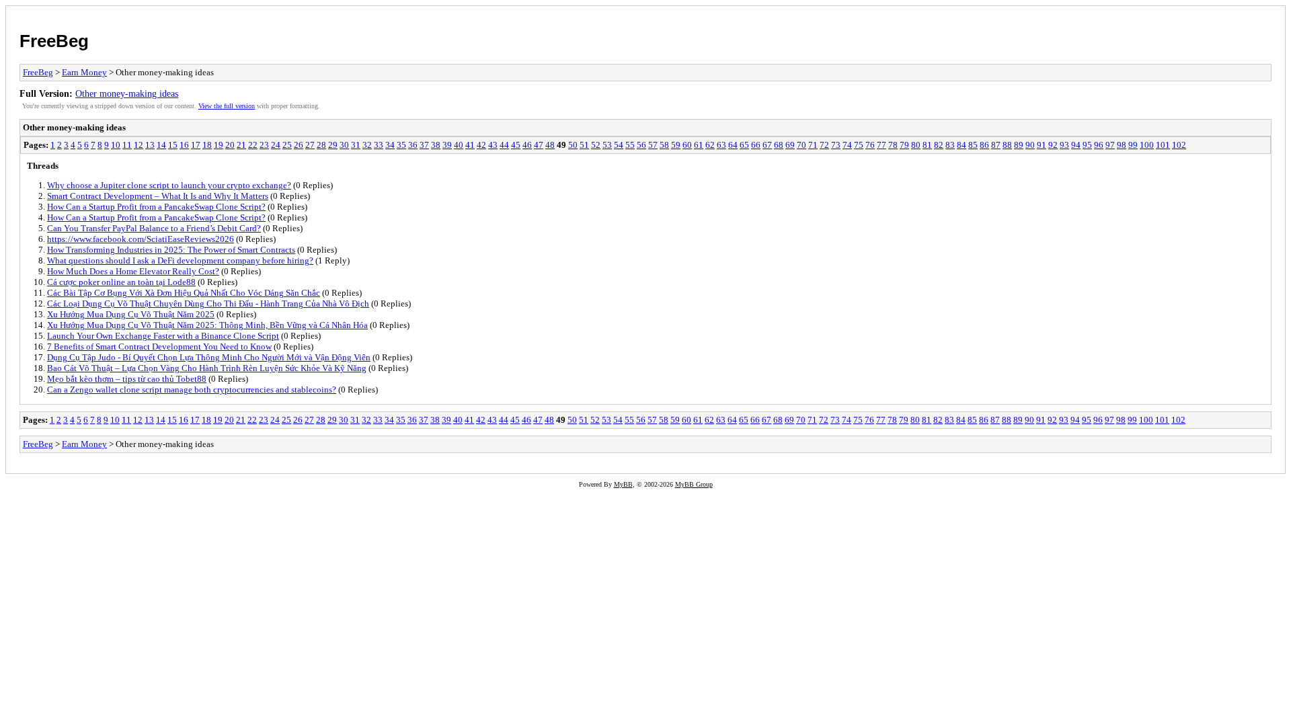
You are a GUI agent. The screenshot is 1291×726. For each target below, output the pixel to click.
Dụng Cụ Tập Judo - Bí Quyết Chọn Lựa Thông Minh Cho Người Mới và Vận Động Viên (208, 357)
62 (710, 145)
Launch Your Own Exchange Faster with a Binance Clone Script (163, 336)
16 (184, 145)
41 (470, 145)
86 (984, 145)
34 (390, 145)
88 (1007, 145)
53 (607, 145)
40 (458, 145)
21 (241, 145)
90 (1030, 145)
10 (115, 145)
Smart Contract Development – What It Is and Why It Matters (157, 196)
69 (790, 145)
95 (1087, 145)
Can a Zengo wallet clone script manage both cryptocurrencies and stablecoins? (191, 390)
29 (333, 145)
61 (698, 145)
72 (824, 145)
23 (264, 145)
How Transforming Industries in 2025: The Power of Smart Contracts (171, 250)
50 (573, 145)
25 (287, 145)
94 (1076, 145)
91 (1041, 145)
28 (321, 145)
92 (1053, 145)
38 (435, 145)
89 (1018, 145)
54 (618, 145)
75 (858, 145)
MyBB (623, 484)
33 (378, 145)
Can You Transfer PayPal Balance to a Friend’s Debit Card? (154, 228)
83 (950, 145)
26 (298, 145)
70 (801, 145)
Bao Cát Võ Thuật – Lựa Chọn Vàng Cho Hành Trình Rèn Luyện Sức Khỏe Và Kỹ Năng (206, 368)
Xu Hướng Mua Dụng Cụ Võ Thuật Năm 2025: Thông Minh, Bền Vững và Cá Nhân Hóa (207, 325)
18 (207, 145)
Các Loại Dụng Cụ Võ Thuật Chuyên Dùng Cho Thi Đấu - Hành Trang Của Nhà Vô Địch (208, 303)
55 (630, 145)
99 (1133, 145)
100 (1147, 145)
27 (310, 145)
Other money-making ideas (126, 93)
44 (504, 145)
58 (664, 145)
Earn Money (84, 72)
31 (355, 145)
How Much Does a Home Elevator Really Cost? (133, 271)
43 (493, 145)
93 (1064, 145)
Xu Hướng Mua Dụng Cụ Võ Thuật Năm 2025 (130, 314)
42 (481, 145)
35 (401, 145)
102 (1179, 145)
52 (595, 145)
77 (881, 145)
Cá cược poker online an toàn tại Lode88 (121, 282)
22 (253, 145)
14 (161, 145)
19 (218, 145)
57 (653, 145)
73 (835, 145)
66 (755, 145)
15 (173, 145)
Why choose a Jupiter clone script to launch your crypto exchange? (169, 185)
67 (767, 145)
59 (675, 145)
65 (744, 145)
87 (996, 145)
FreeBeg (54, 41)
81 (927, 145)
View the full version (226, 106)
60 (687, 145)
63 (721, 145)
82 (938, 145)
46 (527, 145)
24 (275, 145)
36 (413, 145)
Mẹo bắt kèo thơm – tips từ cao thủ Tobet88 (126, 379)
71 (813, 145)
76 (870, 145)
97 (1110, 145)
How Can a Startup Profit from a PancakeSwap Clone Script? (156, 207)
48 (550, 145)
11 (127, 145)
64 (733, 145)
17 (195, 145)
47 (538, 145)
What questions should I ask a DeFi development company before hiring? (180, 260)
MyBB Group (694, 484)
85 (973, 145)
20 (230, 145)
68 (778, 145)
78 (893, 145)
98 (1121, 145)
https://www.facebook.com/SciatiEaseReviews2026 (140, 239)
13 (150, 145)
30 (344, 145)
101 (1163, 145)
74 (847, 145)
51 (584, 145)
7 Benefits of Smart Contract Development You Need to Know (159, 346)
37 (424, 145)
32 (367, 145)
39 (447, 145)
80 (916, 145)
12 (138, 145)
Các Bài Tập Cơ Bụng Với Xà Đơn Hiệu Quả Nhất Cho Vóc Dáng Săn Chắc (183, 293)
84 (961, 145)
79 (904, 145)
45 (515, 145)
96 (1098, 145)
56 (641, 145)
